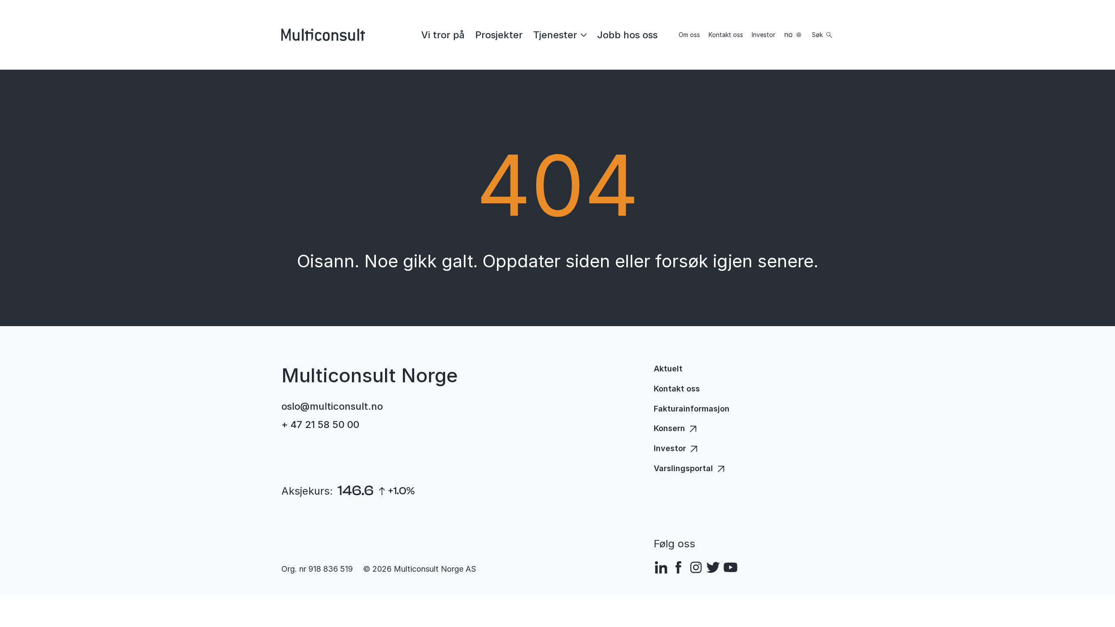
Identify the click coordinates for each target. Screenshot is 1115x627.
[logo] (323, 35)
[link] (443, 35)
